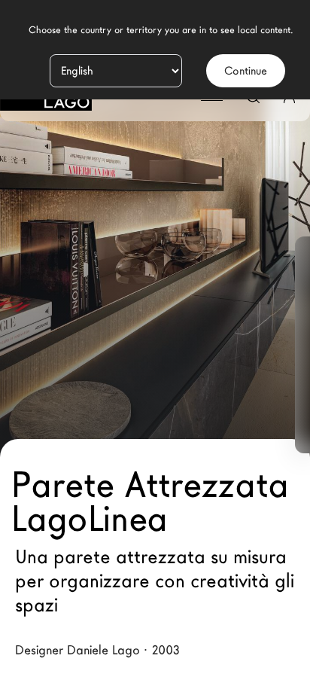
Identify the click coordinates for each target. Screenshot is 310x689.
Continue (245, 70)
